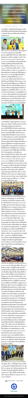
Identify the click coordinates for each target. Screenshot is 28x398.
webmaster (16, 26)
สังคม (22, 26)
